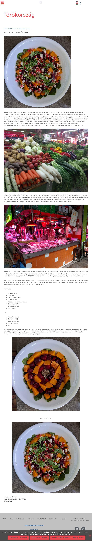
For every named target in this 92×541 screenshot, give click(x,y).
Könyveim (31, 519)
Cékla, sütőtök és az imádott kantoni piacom (17, 29)
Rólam (11, 519)
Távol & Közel (42, 519)
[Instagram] (83, 529)
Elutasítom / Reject (39, 538)
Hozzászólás (9, 501)
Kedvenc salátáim (10, 497)
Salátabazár (52, 519)
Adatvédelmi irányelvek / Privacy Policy (67, 538)
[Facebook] (77, 529)
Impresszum (34, 530)
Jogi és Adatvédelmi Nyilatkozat (34, 525)
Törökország (22, 499)
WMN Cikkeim (20, 519)
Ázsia (7, 499)
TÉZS (4, 519)
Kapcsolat (62, 519)
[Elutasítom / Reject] (90, 535)
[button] (40, 2)
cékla (10, 499)
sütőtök (15, 499)
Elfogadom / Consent (18, 538)
